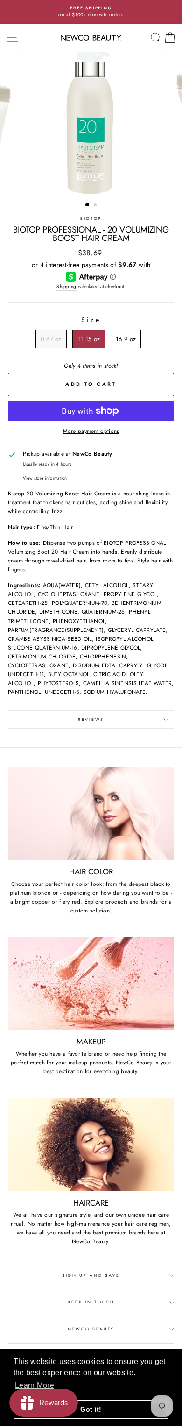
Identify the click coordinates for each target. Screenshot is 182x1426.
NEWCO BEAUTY (91, 1329)
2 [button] (96, 205)
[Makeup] (91, 983)
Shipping (66, 286)
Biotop (91, 218)
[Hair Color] (91, 813)
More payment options (91, 431)
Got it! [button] (90, 1409)
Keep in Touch (91, 1302)
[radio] (51, 339)
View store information (45, 478)
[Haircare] (91, 1144)
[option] (91, 12)
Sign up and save (91, 1275)
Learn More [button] (34, 1385)
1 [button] (87, 205)
